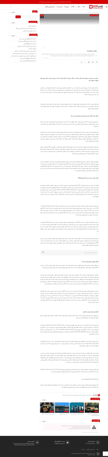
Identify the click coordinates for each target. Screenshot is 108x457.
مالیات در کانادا (65, 395)
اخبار (79, 7)
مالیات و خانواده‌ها (92, 51)
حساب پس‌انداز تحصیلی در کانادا (76, 395)
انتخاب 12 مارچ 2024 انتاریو (30, 44)
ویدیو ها (66, 7)
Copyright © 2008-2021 (76, 453)
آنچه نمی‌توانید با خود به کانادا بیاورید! (48, 414)
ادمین (43, 57)
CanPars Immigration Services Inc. (88, 453)
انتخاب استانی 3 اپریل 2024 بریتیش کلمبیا (27, 41)
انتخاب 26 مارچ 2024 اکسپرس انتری (28, 58)
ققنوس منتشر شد (32, 49)
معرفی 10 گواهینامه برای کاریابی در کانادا (77, 414)
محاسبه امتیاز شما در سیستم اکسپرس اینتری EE (26, 28)
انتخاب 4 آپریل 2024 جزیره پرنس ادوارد (27, 39)
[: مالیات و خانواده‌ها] (92, 62)
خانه (83, 7)
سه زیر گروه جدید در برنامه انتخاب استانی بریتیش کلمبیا (24, 53)
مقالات (73, 7)
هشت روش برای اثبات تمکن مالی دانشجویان (26, 46)
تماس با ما (59, 7)
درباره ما (83, 449)
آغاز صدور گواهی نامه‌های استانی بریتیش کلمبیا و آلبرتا (93, 414)
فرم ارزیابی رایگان (49, 7)
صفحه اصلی (96, 12)
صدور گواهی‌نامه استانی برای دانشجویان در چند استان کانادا (23, 56)
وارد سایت (85, 432)
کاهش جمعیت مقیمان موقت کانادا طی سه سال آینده (25, 51)
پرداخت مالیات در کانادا (87, 395)
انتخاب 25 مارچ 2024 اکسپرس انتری (28, 61)
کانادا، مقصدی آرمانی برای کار (64, 414)
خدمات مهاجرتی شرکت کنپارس (29, 31)
